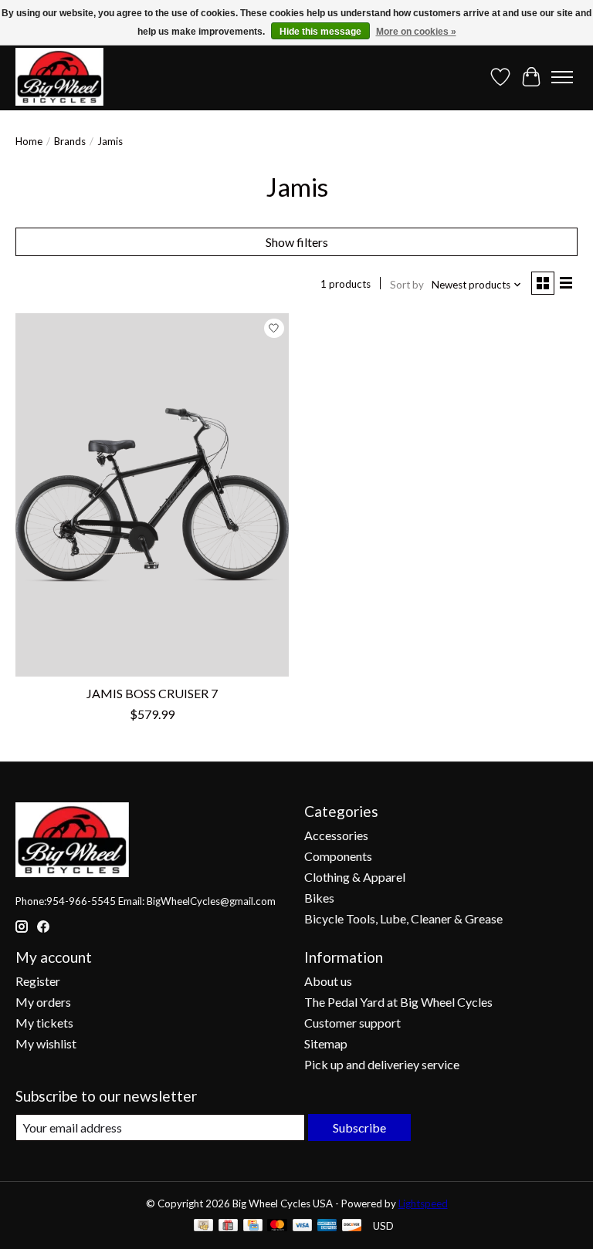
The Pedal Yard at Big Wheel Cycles (398, 1001)
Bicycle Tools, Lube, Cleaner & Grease (403, 918)
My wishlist (45, 1043)
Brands (70, 141)
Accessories (336, 835)
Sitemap (325, 1043)
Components (338, 856)
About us (328, 981)
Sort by (407, 284)
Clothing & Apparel (354, 876)
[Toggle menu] (562, 77)
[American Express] (327, 1226)
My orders (43, 1001)
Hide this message (320, 31)
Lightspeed (423, 1203)
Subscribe (359, 1127)
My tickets (44, 1022)
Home (28, 141)
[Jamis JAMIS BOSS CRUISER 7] (152, 495)
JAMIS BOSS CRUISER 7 (152, 693)
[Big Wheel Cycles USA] (59, 77)
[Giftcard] (228, 1226)
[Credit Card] (253, 1226)
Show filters (297, 242)
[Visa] (303, 1226)
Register (37, 981)
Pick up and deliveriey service (381, 1064)
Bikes (319, 897)
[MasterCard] (277, 1226)
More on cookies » (416, 31)
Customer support (352, 1022)
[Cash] (203, 1226)
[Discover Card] (352, 1226)
